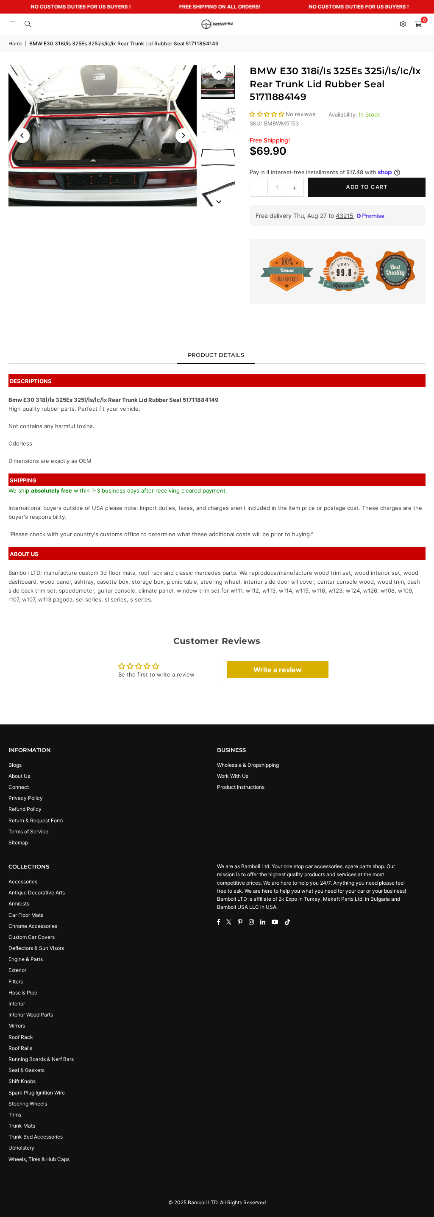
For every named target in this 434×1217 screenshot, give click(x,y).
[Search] (27, 24)
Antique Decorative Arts (36, 892)
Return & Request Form (35, 820)
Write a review (277, 670)
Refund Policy (25, 809)
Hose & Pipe (22, 992)
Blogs (15, 765)
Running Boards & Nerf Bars (41, 1059)
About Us (19, 776)
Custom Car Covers (31, 937)
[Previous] (22, 135)
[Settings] (402, 24)
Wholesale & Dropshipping (248, 765)
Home (15, 43)
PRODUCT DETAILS (216, 354)
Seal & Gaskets (26, 1070)
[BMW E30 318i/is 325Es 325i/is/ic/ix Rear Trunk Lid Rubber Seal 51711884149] (217, 81)
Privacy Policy (25, 798)
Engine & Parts (25, 959)
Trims (14, 1114)
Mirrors (16, 1025)
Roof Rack (20, 1037)
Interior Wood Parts (30, 1014)
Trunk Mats (21, 1125)
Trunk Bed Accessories (35, 1136)
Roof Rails (20, 1048)
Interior (16, 1003)
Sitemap (18, 842)
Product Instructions (240, 787)
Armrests (18, 903)
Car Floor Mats (25, 915)
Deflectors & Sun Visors (36, 948)
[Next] (182, 135)
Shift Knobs (22, 1081)
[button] (418, 24)
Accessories (22, 881)
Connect (18, 787)
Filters (15, 981)
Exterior (17, 970)
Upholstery (21, 1148)
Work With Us (232, 776)
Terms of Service (28, 831)
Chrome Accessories (32, 926)
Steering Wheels (27, 1103)
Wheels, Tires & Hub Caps (39, 1159)
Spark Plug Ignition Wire (36, 1092)
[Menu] (12, 24)
